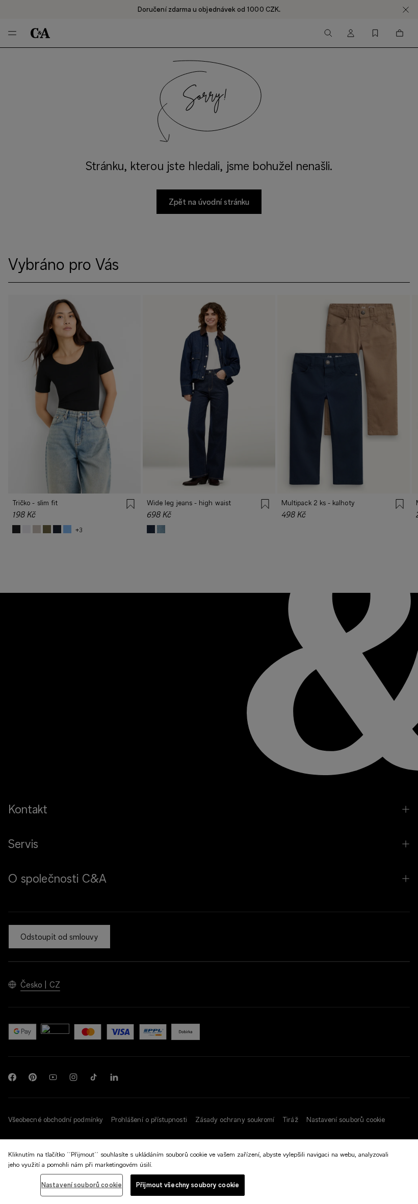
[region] (209, 1171)
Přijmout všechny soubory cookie (187, 1185)
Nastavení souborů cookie (81, 1185)
